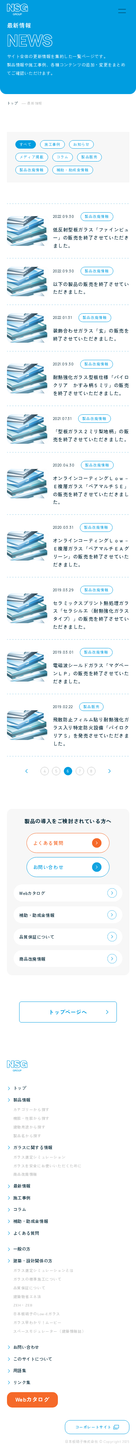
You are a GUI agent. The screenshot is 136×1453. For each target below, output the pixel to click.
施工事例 (52, 144)
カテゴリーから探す (31, 1109)
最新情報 (22, 1186)
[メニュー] (122, 10)
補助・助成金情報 (72, 169)
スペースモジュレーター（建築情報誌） (49, 1331)
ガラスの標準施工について (37, 1279)
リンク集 (22, 1382)
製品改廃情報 (32, 169)
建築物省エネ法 (27, 1296)
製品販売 (89, 156)
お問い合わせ (26, 1347)
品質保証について (29, 1287)
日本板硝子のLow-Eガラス (36, 1313)
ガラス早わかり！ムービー (37, 1322)
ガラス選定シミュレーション (39, 1157)
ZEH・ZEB (23, 1305)
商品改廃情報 (25, 1174)
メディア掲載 (32, 156)
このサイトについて (33, 1359)
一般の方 (22, 1249)
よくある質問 (26, 1233)
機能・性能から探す (31, 1118)
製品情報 (22, 1100)
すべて (26, 144)
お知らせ (81, 144)
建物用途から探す (29, 1127)
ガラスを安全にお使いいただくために (47, 1165)
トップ (20, 1088)
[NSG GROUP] (17, 11)
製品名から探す (27, 1135)
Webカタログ (32, 1399)
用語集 (20, 1370)
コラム (62, 156)
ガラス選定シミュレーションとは (43, 1270)
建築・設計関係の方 (33, 1260)
